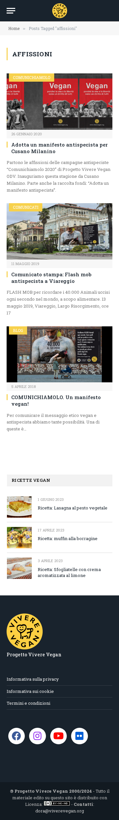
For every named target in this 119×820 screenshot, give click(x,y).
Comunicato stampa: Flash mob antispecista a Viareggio (51, 277)
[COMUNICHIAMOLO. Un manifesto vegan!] (59, 354)
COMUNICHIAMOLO (31, 77)
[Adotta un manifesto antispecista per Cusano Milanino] (59, 101)
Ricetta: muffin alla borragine (68, 538)
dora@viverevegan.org (59, 811)
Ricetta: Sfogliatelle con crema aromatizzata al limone (69, 572)
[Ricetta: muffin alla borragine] (19, 537)
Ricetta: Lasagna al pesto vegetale (72, 508)
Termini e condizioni (28, 703)
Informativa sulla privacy (33, 679)
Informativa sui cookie (30, 691)
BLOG (18, 330)
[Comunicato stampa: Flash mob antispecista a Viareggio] (59, 231)
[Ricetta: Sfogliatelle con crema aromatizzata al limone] (19, 568)
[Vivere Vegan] (59, 10)
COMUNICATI (25, 207)
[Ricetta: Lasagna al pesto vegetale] (19, 507)
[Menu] (11, 10)
